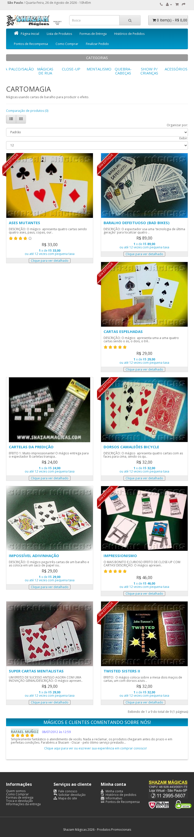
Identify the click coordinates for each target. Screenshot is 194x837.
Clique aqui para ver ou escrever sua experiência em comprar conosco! (95, 748)
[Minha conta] (169, 4)
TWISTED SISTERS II (122, 670)
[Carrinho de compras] (177, 4)
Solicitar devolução (72, 795)
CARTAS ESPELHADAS (123, 331)
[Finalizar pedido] (183, 4)
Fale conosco (67, 791)
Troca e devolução (19, 801)
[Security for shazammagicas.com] (170, 803)
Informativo (113, 798)
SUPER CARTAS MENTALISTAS (36, 670)
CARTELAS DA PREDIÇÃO (31, 446)
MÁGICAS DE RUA (45, 71)
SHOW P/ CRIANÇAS (149, 71)
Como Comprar (67, 44)
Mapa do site (67, 798)
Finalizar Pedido (97, 44)
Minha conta (114, 791)
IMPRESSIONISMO (120, 555)
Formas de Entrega (93, 34)
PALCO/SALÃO (21, 68)
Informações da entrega (23, 804)
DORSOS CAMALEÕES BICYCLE (131, 446)
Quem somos (16, 791)
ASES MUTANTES (24, 222)
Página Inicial (30, 34)
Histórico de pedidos (120, 795)
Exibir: (183, 138)
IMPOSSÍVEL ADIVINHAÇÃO (34, 555)
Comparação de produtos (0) (27, 111)
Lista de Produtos (59, 34)
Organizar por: (177, 125)
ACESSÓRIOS (176, 68)
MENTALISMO (99, 68)
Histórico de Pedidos (129, 34)
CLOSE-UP (71, 68)
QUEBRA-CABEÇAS (123, 71)
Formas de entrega (19, 797)
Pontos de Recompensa (31, 44)
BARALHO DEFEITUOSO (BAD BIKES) (136, 222)
